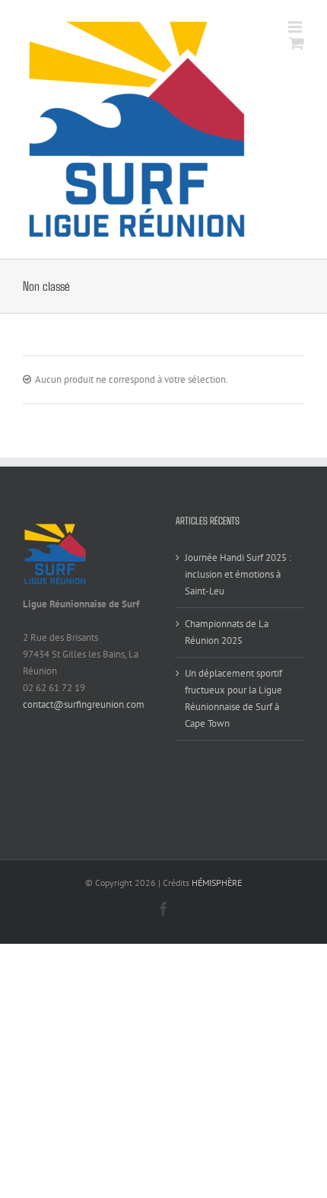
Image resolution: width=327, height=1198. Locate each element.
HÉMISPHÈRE (217, 882)
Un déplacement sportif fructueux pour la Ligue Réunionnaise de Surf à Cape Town (233, 698)
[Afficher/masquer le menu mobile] (296, 27)
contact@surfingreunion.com (83, 704)
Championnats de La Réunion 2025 (226, 632)
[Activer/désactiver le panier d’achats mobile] (296, 43)
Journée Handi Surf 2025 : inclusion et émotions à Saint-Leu (238, 574)
